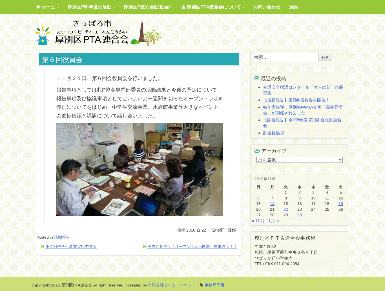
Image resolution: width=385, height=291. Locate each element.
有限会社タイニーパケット (171, 285)
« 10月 (258, 220)
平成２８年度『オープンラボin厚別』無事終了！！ (192, 247)
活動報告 (62, 237)
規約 (293, 7)
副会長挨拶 (273, 132)
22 (286, 209)
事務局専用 (214, 285)
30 (299, 215)
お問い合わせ (266, 7)
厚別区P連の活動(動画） (148, 7)
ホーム (49, 7)
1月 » (273, 220)
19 (340, 203)
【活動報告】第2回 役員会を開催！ (296, 99)
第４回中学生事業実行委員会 (71, 247)
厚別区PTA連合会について (214, 7)
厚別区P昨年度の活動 (90, 7)
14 (272, 203)
